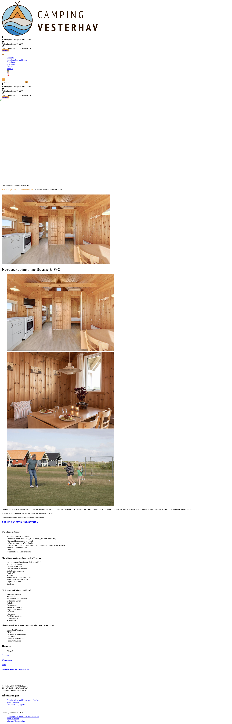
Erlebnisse (11, 64)
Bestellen (5, 50)
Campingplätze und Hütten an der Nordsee (23, 700)
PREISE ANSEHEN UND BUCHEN (20, 522)
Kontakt (10, 69)
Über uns (10, 66)
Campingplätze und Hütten (17, 60)
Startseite (10, 58)
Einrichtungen (12, 62)
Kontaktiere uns (13, 702)
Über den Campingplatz (16, 704)
